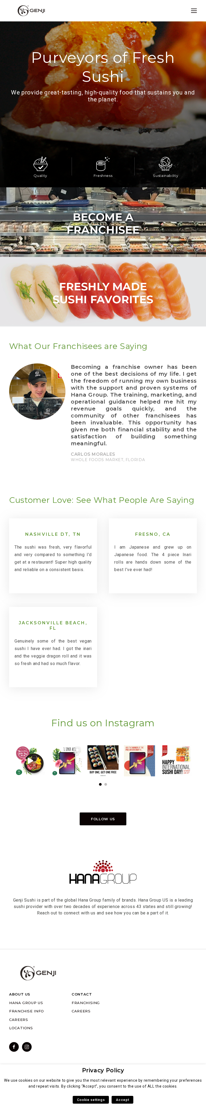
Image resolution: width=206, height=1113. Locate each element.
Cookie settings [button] (91, 1100)
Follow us (103, 819)
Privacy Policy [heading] (103, 1070)
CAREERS (18, 1019)
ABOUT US (19, 994)
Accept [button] (122, 1100)
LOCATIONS (21, 1028)
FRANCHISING (86, 1003)
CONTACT (82, 994)
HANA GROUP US (26, 1003)
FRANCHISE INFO (26, 1011)
